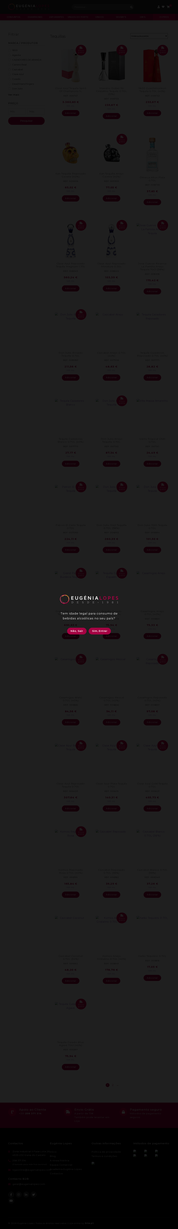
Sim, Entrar (99, 631)
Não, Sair (77, 631)
